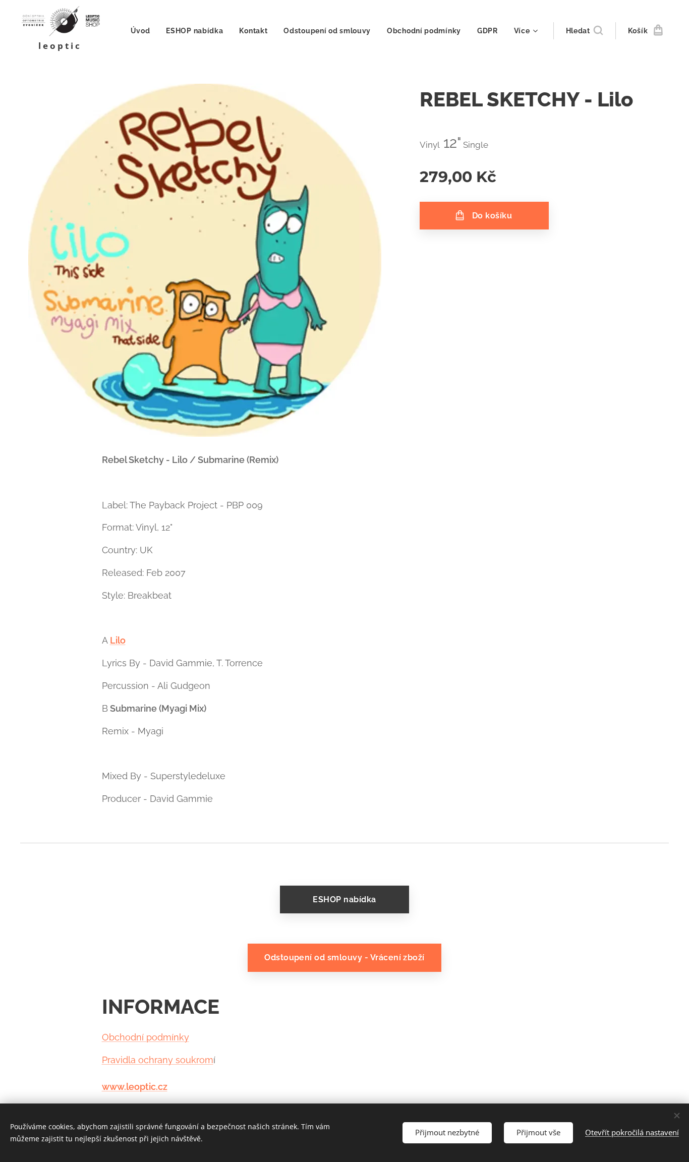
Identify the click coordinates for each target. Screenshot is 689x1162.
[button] (584, 30)
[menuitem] (143, 30)
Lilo (118, 640)
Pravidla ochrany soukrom (157, 1060)
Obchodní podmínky (145, 1037)
